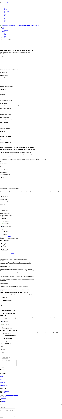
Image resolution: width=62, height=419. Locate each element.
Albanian (5, 20)
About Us (1, 396)
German (5, 17)
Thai (4, 21)
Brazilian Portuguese (6, 11)
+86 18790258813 (6, 1)
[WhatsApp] (0, 24)
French (5, 10)
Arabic (5, 14)
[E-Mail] (1, 24)
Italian (4, 18)
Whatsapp (7, 53)
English (5, 7)
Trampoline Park (2, 382)
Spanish (5, 8)
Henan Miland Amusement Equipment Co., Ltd (12, 395)
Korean (5, 22)
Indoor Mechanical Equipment (4, 385)
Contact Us (1, 379)
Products (1, 376)
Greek (4, 15)
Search (9, 39)
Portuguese (5, 9)
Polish (4, 12)
